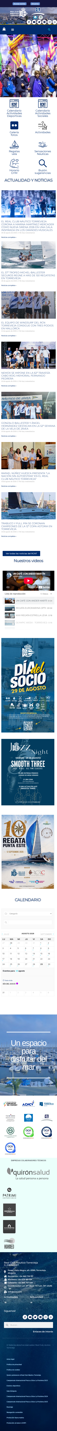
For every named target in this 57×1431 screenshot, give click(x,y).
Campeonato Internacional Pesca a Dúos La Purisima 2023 (27, 1380)
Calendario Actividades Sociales (43, 113)
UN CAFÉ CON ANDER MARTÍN (31, 600)
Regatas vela (14, 153)
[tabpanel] (28, 581)
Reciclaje (10, 1407)
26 (18, 964)
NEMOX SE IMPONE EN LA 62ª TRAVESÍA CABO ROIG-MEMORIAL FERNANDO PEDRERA (25, 375)
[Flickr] (44, 22)
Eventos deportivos (13, 1386)
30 (49, 964)
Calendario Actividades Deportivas (14, 113)
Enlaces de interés (43, 1331)
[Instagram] (49, 22)
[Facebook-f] (29, 22)
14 (34, 954)
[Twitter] (39, 22)
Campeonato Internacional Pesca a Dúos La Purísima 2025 (27, 1402)
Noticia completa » (8, 237)
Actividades (43, 132)
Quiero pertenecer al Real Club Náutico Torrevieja (24, 1375)
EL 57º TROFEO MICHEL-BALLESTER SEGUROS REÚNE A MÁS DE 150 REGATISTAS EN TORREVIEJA (28, 275)
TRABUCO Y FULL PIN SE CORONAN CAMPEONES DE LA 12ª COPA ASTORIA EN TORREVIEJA (26, 526)
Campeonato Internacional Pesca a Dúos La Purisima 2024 (27, 1396)
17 (3, 959)
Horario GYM (14, 172)
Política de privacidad (14, 1364)
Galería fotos (14, 134)
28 (11, 943)
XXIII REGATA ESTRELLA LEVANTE (31, 615)
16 (49, 954)
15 (41, 954)
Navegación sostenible (15, 1412)
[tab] (28, 600)
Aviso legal (10, 1359)
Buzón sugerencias (43, 172)
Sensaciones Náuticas (42, 153)
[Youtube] (34, 22)
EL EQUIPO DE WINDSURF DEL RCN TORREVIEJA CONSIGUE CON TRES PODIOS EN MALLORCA (27, 325)
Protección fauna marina (15, 1418)
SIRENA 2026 (23, 630)
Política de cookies (13, 1370)
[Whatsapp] (54, 22)
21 (34, 959)
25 (11, 964)
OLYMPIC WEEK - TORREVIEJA (31, 622)
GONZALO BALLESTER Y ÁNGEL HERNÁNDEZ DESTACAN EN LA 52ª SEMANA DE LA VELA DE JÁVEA (28, 426)
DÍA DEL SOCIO (9, 984)
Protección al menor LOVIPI (16, 1423)
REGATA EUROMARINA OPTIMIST (31, 608)
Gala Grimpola (11, 1391)
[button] (12, 29)
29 (41, 964)
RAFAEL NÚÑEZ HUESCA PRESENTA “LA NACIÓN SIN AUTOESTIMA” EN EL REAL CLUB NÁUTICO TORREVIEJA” (25, 476)
